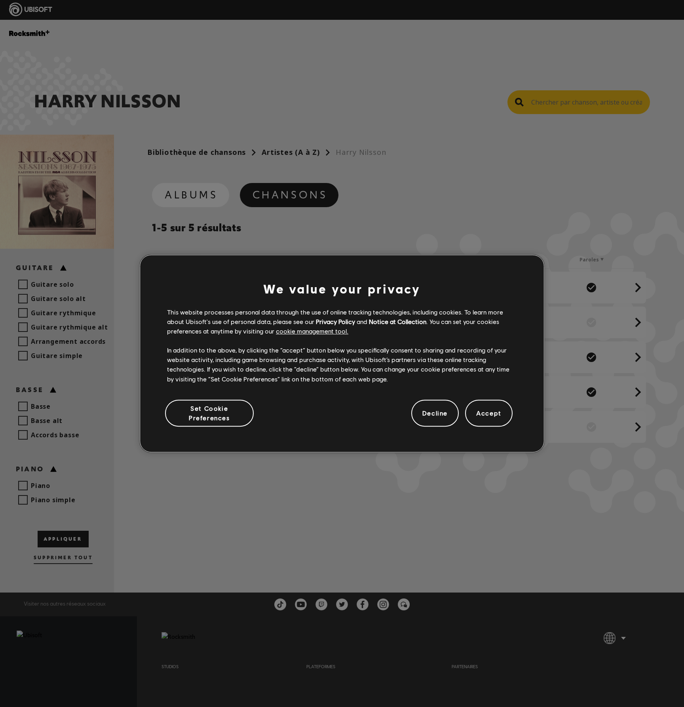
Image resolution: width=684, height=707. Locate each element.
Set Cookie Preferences (209, 412)
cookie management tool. (312, 331)
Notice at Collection (397, 321)
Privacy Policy (335, 321)
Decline (435, 413)
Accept (489, 413)
